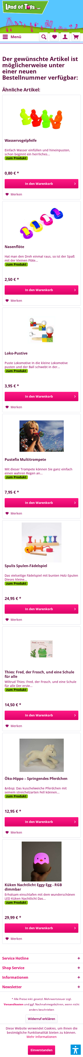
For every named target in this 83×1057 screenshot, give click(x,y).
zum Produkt (16, 158)
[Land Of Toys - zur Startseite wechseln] (26, 7)
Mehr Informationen (42, 1037)
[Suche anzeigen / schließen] (43, 36)
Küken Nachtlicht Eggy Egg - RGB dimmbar (33, 887)
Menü (16, 36)
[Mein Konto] (65, 36)
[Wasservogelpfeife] (41, 117)
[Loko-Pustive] (41, 330)
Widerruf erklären (41, 1019)
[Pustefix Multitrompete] (41, 436)
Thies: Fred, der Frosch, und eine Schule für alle (39, 674)
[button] (76, 1050)
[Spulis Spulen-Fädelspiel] (41, 542)
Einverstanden (41, 1050)
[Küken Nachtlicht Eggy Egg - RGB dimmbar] (41, 861)
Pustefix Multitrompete (25, 459)
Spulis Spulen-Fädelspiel (26, 566)
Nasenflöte (14, 247)
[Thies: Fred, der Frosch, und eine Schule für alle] (41, 649)
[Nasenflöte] (41, 223)
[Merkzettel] (54, 36)
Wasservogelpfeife (21, 140)
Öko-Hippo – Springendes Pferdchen (36, 778)
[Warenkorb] (75, 36)
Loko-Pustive (16, 353)
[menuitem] (11, 36)
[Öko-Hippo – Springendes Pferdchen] (41, 755)
